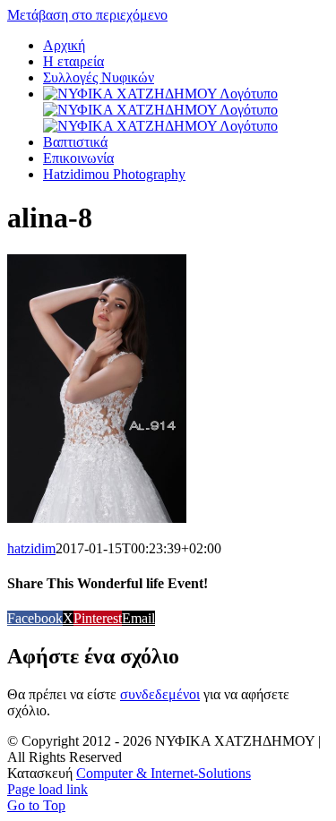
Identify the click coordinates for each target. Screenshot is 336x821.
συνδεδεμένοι (160, 694)
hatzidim (31, 548)
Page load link (47, 789)
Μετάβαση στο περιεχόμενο (87, 14)
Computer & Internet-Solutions (163, 773)
